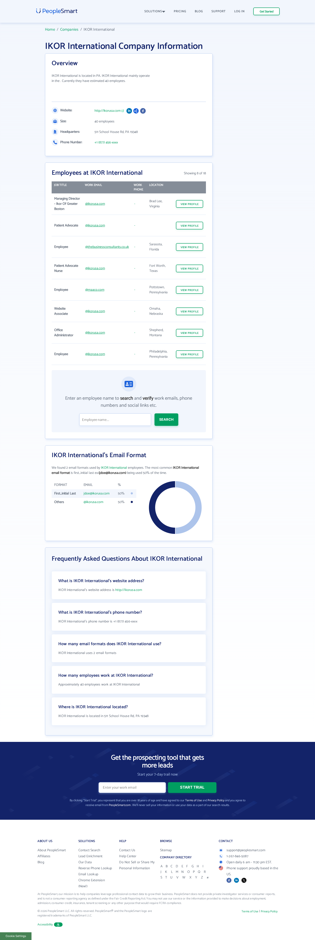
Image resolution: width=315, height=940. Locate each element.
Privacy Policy (216, 800)
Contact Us (127, 850)
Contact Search (89, 850)
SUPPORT (219, 11)
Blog (41, 862)
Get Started (266, 11)
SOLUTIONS (153, 11)
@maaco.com (94, 290)
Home (50, 29)
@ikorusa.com (95, 204)
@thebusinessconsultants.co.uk (107, 247)
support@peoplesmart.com (246, 850)
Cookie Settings (16, 936)
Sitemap (166, 850)
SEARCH (166, 419)
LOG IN (239, 11)
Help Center (127, 856)
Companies (69, 29)
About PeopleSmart (52, 850)
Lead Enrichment (90, 856)
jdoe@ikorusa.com (97, 493)
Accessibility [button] (45, 924)
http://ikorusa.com (107, 110)
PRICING (180, 11)
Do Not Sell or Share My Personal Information (136, 865)
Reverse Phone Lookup (95, 868)
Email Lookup (88, 874)
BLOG (199, 11)
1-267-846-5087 (237, 856)
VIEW (190, 204)
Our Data (85, 862)
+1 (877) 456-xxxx (106, 142)
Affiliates (44, 856)
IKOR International (114, 468)
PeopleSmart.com (119, 805)
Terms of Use (193, 800)
